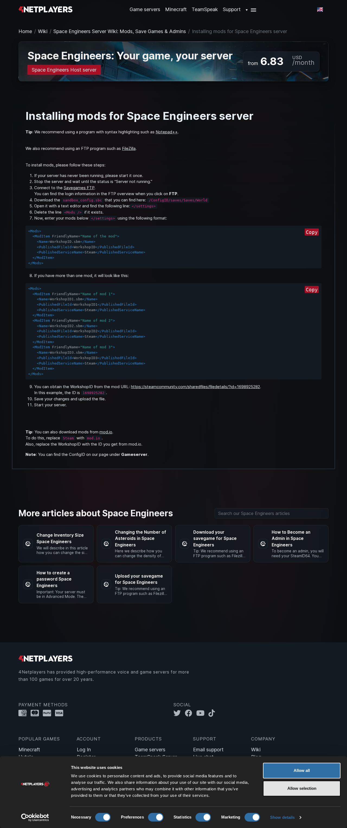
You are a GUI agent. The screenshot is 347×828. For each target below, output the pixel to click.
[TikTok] (212, 713)
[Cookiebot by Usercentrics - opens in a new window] (35, 817)
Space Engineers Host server (64, 70)
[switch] (155, 817)
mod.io (105, 431)
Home (25, 31)
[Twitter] (179, 713)
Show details (282, 817)
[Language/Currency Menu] (320, 9)
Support (232, 9)
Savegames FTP (79, 187)
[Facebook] (190, 713)
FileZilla (129, 148)
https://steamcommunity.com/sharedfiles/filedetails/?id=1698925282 (195, 386)
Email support (208, 749)
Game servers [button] (145, 9)
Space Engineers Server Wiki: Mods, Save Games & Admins (119, 31)
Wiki (42, 31)
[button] (251, 9)
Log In (84, 749)
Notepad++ (167, 131)
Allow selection (301, 788)
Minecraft (176, 9)
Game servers (150, 749)
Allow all (302, 770)
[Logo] (45, 9)
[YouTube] (202, 713)
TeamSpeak (205, 9)
